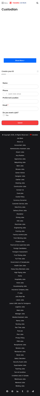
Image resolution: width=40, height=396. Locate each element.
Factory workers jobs (20, 234)
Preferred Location (10, 98)
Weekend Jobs (20, 382)
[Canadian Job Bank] (17, 3)
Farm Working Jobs (20, 238)
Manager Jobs (20, 314)
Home (20, 276)
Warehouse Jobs (20, 379)
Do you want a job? (10, 112)
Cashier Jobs (20, 179)
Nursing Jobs (20, 324)
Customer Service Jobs (20, 203)
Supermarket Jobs (20, 365)
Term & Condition (20, 372)
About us (20, 142)
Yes (7, 115)
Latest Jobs (20, 300)
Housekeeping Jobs (20, 286)
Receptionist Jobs (20, 344)
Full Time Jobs (20, 258)
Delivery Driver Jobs (20, 210)
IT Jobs (20, 293)
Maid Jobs (20, 310)
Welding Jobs (20, 386)
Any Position (20, 155)
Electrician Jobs (20, 224)
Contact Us (20, 190)
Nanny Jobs (20, 320)
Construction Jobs (20, 186)
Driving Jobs (20, 217)
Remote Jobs (20, 348)
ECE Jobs (20, 221)
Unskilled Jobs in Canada (20, 375)
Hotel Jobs (20, 283)
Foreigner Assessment (20, 252)
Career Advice (20, 172)
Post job (20, 331)
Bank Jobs (20, 166)
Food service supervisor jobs (20, 245)
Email (5, 105)
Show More (19, 60)
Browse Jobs (20, 169)
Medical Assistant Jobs (20, 317)
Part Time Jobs (20, 327)
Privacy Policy (20, 338)
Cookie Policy (20, 197)
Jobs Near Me (20, 296)
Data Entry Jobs (20, 207)
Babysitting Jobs (20, 162)
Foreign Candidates (20, 248)
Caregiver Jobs (20, 176)
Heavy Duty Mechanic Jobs (20, 269)
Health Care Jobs (20, 265)
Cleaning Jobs (20, 183)
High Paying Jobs (20, 272)
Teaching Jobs (20, 369)
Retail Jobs (20, 355)
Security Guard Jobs (20, 362)
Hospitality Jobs (20, 279)
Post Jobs (20, 334)
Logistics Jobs (20, 307)
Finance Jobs (20, 241)
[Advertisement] (20, 35)
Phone (5, 90)
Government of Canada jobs (20, 262)
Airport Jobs (20, 152)
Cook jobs (20, 193)
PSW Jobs (20, 341)
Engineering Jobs (20, 228)
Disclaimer (20, 214)
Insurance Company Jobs (20, 289)
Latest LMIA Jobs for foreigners (20, 303)
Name (5, 83)
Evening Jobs (20, 231)
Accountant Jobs (20, 145)
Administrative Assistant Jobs (20, 148)
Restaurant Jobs (20, 351)
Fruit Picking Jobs (20, 255)
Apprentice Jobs (20, 159)
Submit (20, 123)
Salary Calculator (20, 358)
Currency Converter (20, 200)
